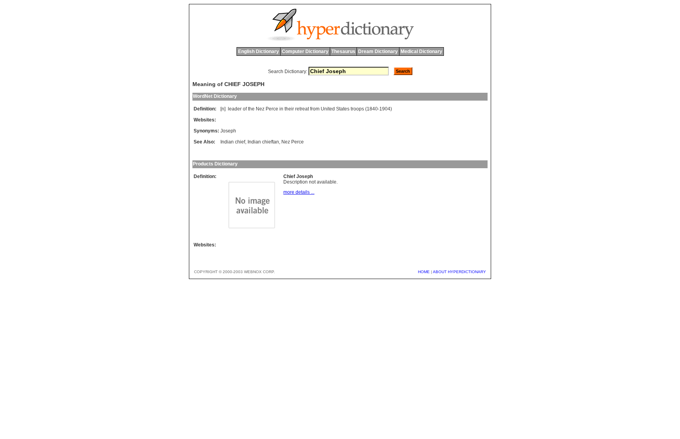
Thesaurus (343, 51)
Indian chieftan (263, 142)
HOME (424, 272)
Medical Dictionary (421, 51)
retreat (302, 109)
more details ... (298, 192)
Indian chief (232, 142)
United (328, 109)
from (315, 109)
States (342, 109)
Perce (272, 109)
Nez (260, 109)
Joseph (228, 131)
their (289, 109)
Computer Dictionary (305, 51)
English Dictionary (258, 51)
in (281, 109)
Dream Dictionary (378, 51)
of (245, 109)
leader (235, 109)
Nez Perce (292, 142)
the (251, 109)
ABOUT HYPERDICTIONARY (459, 272)
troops (357, 109)
